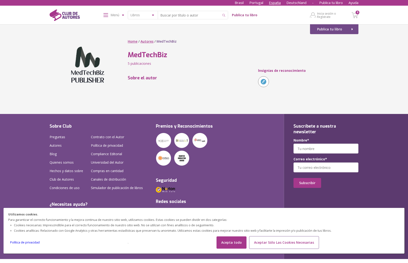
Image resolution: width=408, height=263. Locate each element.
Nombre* (301, 140)
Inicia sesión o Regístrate (326, 15)
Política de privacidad (25, 242)
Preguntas (57, 137)
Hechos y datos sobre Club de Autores (66, 175)
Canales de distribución (108, 179)
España (275, 2)
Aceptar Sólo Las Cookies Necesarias (284, 242)
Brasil (239, 2)
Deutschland (296, 2)
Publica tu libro (331, 2)
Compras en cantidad (107, 171)
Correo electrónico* (310, 159)
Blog (53, 154)
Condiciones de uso (65, 188)
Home (132, 41)
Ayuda (353, 2)
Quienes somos (62, 162)
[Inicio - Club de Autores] (65, 16)
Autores (146, 41)
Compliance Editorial (106, 154)
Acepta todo (231, 242)
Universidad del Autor (107, 162)
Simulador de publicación (117, 188)
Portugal (256, 2)
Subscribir (307, 183)
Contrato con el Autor (107, 137)
